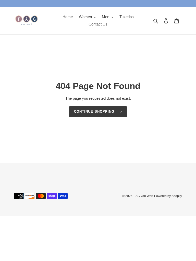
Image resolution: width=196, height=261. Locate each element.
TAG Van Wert (143, 196)
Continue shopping (94, 111)
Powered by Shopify (168, 196)
